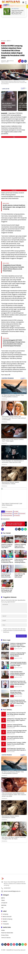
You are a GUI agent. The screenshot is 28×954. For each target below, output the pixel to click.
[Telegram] (22, 529)
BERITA (3, 43)
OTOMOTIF (4, 903)
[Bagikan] (25, 61)
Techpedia (6, 924)
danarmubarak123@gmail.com (12, 891)
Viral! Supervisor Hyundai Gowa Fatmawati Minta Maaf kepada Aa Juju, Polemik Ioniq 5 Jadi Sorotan (16, 749)
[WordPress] (11, 944)
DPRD (16, 513)
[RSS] (25, 944)
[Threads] (20, 944)
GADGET (5, 921)
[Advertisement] (14, 24)
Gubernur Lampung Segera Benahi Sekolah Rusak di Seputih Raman (20, 546)
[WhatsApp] (25, 529)
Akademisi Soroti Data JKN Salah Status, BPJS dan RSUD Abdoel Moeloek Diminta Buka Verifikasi (6, 575)
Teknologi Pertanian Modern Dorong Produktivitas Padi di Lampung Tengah (7, 561)
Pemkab (17, 515)
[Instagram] (14, 944)
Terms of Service (5, 937)
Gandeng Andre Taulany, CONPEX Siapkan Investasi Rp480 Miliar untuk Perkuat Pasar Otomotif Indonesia (16, 743)
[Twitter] (19, 529)
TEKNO (3, 900)
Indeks (3, 930)
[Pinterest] (8, 944)
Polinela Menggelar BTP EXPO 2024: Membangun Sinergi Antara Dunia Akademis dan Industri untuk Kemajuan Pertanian (14, 343)
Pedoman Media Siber (7, 933)
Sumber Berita (5, 519)
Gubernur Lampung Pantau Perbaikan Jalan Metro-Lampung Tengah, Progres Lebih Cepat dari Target (7, 546)
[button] (23, 2)
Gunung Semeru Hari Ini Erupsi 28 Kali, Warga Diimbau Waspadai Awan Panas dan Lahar (16, 713)
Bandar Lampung (7, 919)
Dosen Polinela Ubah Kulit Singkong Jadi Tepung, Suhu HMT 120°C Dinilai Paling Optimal (7, 590)
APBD (16, 511)
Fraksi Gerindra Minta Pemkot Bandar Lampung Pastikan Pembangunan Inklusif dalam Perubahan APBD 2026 (21, 561)
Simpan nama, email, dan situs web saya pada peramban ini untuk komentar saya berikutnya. (14, 630)
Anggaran (9, 511)
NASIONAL (3, 905)
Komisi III (23, 513)
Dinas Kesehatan (7, 513)
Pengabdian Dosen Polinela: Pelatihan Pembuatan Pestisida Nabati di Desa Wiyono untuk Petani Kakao (13, 268)
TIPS (2, 907)
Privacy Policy (5, 935)
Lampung (5, 914)
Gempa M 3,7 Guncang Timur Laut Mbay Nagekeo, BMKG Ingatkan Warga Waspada (16, 719)
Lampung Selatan (7, 515)
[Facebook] (16, 529)
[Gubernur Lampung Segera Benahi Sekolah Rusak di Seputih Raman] (21, 539)
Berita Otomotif (7, 916)
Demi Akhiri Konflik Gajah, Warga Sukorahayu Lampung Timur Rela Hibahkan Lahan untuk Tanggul (20, 575)
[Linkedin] (17, 944)
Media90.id (3, 60)
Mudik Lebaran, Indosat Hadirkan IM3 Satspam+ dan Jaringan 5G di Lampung (14, 207)
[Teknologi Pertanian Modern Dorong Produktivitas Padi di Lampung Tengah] (7, 554)
